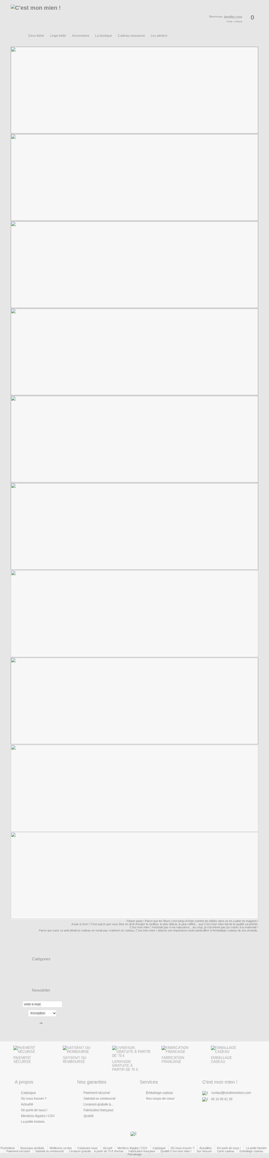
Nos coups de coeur (160, 1098)
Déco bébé (36, 36)
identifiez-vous (233, 16)
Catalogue (28, 1093)
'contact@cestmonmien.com (231, 1093)
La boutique (103, 36)
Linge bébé (58, 36)
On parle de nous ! (34, 1110)
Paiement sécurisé (97, 1093)
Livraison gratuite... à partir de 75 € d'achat (96, 1151)
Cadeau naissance (131, 36)
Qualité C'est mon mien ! (176, 1151)
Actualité (27, 1104)
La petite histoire (33, 1122)
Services (149, 1082)
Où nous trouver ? (33, 1098)
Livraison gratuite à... (98, 1104)
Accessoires (80, 36)
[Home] (20, 38)
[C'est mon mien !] (55, 16)
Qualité (89, 1116)
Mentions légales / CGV (38, 1116)
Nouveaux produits (32, 1148)
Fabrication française (98, 1110)
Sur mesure (204, 1151)
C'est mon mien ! (219, 1082)
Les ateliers (159, 36)
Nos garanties (91, 1082)
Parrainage (135, 1154)
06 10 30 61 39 (221, 1099)
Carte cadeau (225, 1151)
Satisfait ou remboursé (100, 1098)
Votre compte (234, 21)
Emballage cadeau (159, 1093)
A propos (24, 1082)
